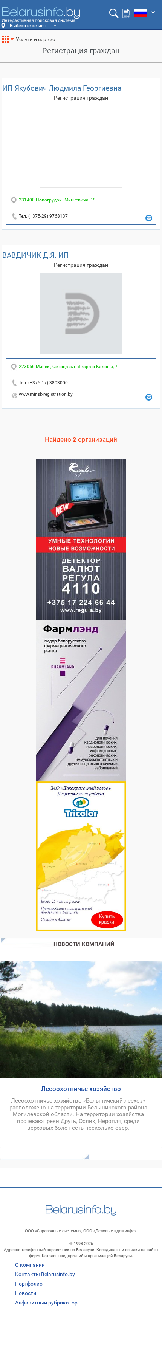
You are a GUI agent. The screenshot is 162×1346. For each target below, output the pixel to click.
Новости (25, 1293)
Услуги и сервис (35, 39)
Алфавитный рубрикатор (46, 1303)
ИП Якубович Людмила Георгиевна (61, 88)
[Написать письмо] (149, 218)
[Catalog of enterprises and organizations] (40, 14)
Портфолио (29, 1284)
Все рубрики (10, 42)
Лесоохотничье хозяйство (81, 1089)
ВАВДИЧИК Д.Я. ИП (35, 255)
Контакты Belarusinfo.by (45, 1274)
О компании (30, 1265)
